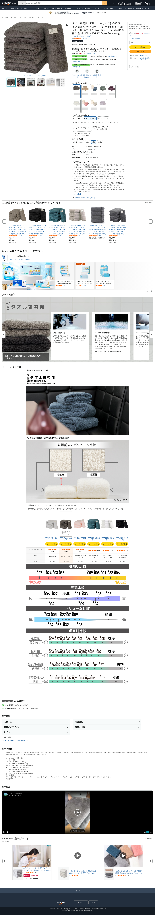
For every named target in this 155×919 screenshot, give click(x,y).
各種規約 (87, 909)
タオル (31, 17)
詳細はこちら (91, 53)
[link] (17, 229)
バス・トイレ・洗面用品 (20, 17)
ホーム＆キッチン (7, 17)
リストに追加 (135, 67)
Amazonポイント (16, 8)
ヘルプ (26, 8)
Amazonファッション (143, 8)
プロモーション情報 (79, 56)
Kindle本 (131, 8)
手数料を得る (18, 793)
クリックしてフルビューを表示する (36, 76)
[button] (5, 8)
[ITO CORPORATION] (3, 258)
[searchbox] (64, 3)
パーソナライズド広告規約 (76, 909)
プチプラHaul (35, 8)
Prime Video (68, 8)
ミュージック (97, 8)
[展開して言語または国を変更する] (86, 902)
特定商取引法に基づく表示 (99, 909)
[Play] (3, 832)
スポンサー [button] (148, 291)
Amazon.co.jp (143, 55)
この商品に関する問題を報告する (86, 198)
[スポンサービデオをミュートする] (49, 864)
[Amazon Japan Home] (61, 903)
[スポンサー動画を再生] (78, 855)
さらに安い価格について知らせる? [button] (15, 740)
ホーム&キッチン (120, 8)
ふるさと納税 (108, 8)
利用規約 (52, 909)
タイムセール (78, 8)
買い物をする (112, 56)
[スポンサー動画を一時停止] (49, 860)
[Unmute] (151, 832)
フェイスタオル (38, 17)
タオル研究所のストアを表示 (81, 36)
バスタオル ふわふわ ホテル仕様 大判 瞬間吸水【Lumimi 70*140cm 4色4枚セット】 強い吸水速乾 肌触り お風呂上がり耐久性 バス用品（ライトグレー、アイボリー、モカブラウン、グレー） (128, 872)
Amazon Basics (56, 8)
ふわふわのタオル (15, 795)
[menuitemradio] (147, 832)
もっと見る (77, 194)
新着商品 (88, 8)
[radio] (11, 82)
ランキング (45, 8)
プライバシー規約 (62, 909)
